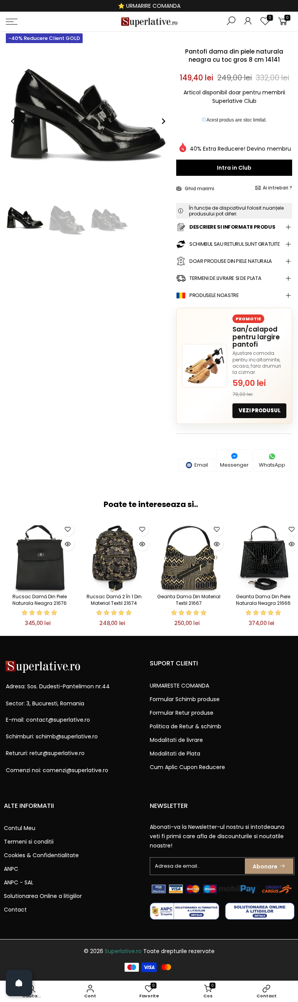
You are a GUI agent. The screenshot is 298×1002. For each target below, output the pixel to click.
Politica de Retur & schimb (185, 726)
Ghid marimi (199, 188)
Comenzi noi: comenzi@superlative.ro (57, 770)
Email (200, 465)
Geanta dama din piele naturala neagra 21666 (263, 599)
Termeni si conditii (29, 842)
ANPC (11, 869)
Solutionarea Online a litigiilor (43, 896)
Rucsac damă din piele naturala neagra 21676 (39, 599)
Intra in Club (234, 168)
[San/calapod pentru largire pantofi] (204, 365)
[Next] (159, 121)
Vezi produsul (260, 410)
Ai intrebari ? (277, 187)
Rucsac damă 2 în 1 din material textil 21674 (114, 599)
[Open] (19, 983)
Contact (15, 909)
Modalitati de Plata (175, 753)
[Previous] (17, 121)
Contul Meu (19, 828)
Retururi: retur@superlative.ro (45, 753)
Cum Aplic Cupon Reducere (187, 767)
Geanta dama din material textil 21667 (188, 599)
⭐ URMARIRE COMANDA (149, 6)
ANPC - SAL (18, 882)
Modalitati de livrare (176, 740)
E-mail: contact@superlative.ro (48, 720)
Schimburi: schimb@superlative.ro (52, 736)
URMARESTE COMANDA (179, 685)
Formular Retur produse (181, 713)
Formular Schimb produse (185, 699)
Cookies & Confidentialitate (41, 855)
